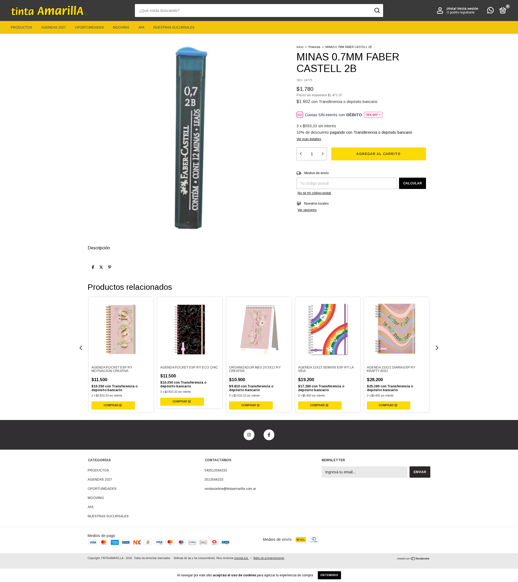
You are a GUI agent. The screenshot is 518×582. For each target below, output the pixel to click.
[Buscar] (376, 10)
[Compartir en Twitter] (101, 267)
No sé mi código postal (314, 193)
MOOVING (121, 27)
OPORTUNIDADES (89, 27)
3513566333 (214, 479)
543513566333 (216, 470)
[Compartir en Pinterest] (109, 267)
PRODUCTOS (21, 27)
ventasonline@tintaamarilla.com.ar (230, 489)
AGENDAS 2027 (53, 27)
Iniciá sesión (467, 9)
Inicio (300, 47)
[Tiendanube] (413, 559)
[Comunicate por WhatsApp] (490, 11)
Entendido (329, 575)
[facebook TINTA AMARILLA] (269, 434)
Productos (314, 47)
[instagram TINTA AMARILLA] (249, 434)
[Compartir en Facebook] (93, 267)
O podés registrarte (461, 12)
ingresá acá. (241, 558)
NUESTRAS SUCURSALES (174, 27)
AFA (141, 27)
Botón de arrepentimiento (268, 558)
